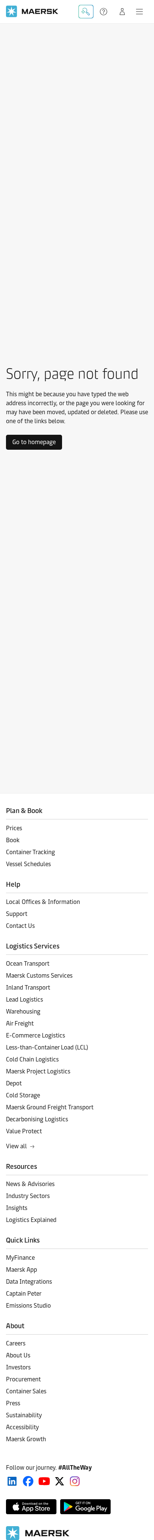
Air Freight (20, 1023)
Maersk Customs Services (39, 975)
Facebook (28, 1481)
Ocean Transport (27, 963)
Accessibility (22, 1427)
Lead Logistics (24, 999)
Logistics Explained (31, 1219)
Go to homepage (34, 442)
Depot (14, 1083)
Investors (18, 1367)
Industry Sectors (28, 1196)
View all (16, 1146)
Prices (14, 828)
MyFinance (20, 1257)
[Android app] (85, 1506)
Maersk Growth (26, 1439)
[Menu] (139, 11)
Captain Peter (23, 1293)
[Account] (122, 11)
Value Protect (24, 1131)
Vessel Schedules (28, 864)
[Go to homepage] (32, 11)
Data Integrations (29, 1281)
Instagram (75, 1481)
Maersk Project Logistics (38, 1071)
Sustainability (24, 1415)
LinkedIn (12, 1481)
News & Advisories (30, 1184)
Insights (16, 1207)
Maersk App (21, 1269)
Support (104, 11)
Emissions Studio (28, 1305)
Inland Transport (28, 987)
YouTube (44, 1481)
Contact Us (20, 925)
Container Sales (26, 1391)
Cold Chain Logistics (32, 1059)
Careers (15, 1343)
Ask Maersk (86, 11)
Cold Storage (23, 1095)
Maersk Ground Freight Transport (49, 1107)
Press (13, 1403)
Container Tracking (30, 852)
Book (12, 840)
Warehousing (23, 1011)
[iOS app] (31, 1506)
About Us (18, 1355)
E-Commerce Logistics (35, 1035)
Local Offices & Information (43, 901)
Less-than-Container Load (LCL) (47, 1047)
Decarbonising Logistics (37, 1119)
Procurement (23, 1379)
